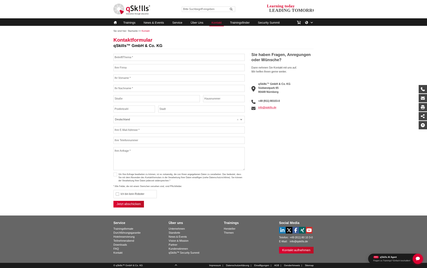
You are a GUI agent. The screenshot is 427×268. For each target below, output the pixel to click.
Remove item (238, 120)
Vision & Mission (178, 240)
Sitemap (309, 265)
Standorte (174, 232)
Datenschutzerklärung (237, 265)
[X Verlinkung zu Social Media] (289, 230)
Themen (229, 232)
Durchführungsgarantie (127, 232)
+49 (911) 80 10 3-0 (301, 237)
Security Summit (269, 22)
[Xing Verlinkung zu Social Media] (302, 230)
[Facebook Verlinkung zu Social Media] (295, 230)
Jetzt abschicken (129, 204)
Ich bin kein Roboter (132, 193)
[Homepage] (131, 9)
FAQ (116, 248)
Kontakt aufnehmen (296, 250)
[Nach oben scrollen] (423, 125)
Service (177, 22)
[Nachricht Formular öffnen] (423, 98)
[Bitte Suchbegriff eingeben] (231, 9)
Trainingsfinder (240, 22)
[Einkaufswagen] (299, 22)
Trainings (129, 22)
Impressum (215, 265)
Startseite (133, 31)
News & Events (154, 22)
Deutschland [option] (122, 119)
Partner (173, 244)
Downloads (120, 244)
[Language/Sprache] (309, 22)
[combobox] (179, 119)
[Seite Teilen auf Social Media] (423, 116)
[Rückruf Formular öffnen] (423, 89)
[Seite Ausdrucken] (423, 107)
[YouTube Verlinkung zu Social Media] (309, 230)
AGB (276, 265)
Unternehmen (177, 228)
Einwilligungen (261, 265)
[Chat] (418, 259)
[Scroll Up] (175, 265)
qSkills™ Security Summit (184, 252)
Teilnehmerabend (123, 240)
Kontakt (216, 22)
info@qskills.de (299, 241)
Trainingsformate (123, 228)
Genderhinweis (292, 265)
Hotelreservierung (124, 236)
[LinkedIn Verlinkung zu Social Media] (282, 230)
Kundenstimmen (178, 248)
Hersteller (229, 228)
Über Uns (197, 22)
